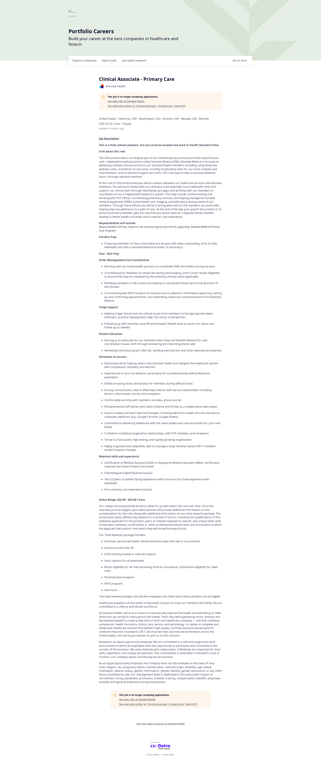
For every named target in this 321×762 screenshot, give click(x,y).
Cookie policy (168, 754)
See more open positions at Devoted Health (160, 723)
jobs (109, 60)
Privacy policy (153, 754)
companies (85, 60)
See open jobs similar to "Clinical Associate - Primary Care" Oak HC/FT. (147, 105)
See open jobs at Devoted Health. (126, 101)
